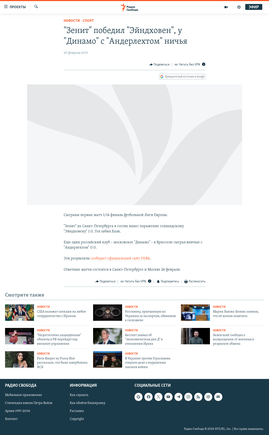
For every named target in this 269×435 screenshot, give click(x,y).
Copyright (77, 419)
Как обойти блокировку (87, 403)
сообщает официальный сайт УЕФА (120, 259)
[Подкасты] (208, 397)
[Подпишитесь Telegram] (178, 397)
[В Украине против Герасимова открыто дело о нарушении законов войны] (107, 359)
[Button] (159, 64)
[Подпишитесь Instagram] (188, 397)
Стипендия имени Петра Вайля (28, 403)
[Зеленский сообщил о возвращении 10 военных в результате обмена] (195, 336)
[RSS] (198, 397)
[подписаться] (218, 397)
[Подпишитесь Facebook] (148, 397)
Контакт (11, 419)
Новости (43, 307)
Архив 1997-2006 (17, 411)
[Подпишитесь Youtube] (168, 397)
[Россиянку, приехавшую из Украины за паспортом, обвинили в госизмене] (107, 312)
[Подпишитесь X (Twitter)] (158, 397)
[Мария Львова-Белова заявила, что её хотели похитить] (195, 312)
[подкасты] (239, 7)
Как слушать (79, 395)
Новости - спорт (79, 21)
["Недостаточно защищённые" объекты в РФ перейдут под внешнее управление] (19, 336)
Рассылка (77, 411)
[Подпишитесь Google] (138, 397)
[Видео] (226, 7)
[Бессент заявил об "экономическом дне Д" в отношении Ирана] (107, 336)
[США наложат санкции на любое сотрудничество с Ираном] (19, 312)
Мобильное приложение (23, 395)
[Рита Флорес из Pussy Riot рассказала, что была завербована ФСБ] (19, 359)
